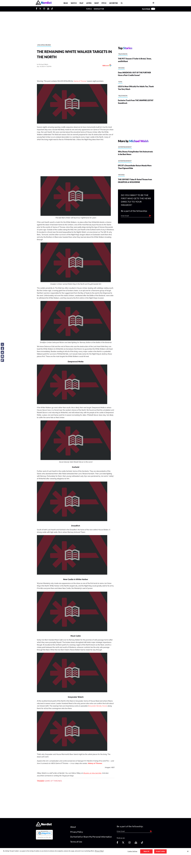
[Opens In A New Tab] (44, 833)
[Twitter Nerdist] (40, 8)
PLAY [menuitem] (81, 3)
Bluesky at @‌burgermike (92, 773)
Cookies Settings (132, 851)
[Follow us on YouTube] (136, 843)
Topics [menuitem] (89, 9)
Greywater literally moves (97, 706)
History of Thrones (95, 763)
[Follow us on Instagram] (129, 843)
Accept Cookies (160, 851)
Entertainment (125, 147)
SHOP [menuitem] (96, 3)
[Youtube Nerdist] (48, 8)
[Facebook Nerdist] (37, 8)
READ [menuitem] (66, 3)
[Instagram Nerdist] (44, 8)
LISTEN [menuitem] (88, 3)
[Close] (188, 851)
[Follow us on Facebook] (117, 843)
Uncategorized (44, 45)
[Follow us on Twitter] (123, 843)
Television (122, 54)
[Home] (44, 826)
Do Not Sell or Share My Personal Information (91, 836)
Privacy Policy (76, 831)
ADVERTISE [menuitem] (113, 3)
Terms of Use (76, 841)
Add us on (105, 66)
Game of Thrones (80, 81)
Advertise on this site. (44, 837)
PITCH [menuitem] (104, 3)
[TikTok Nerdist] (52, 8)
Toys (120, 82)
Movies (121, 68)
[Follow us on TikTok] (142, 843)
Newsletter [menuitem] (99, 9)
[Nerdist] (44, 3)
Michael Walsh (43, 64)
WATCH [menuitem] (73, 3)
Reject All (146, 851)
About (73, 826)
